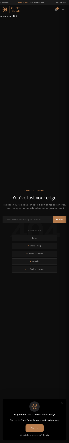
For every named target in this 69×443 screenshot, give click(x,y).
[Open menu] (63, 9)
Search (59, 219)
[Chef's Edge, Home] (11, 9)
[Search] (49, 9)
